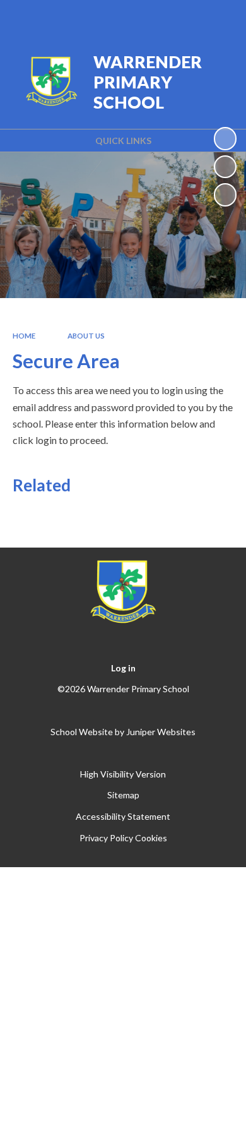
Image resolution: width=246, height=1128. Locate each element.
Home (24, 336)
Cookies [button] (151, 837)
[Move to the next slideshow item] (225, 194)
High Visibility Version (123, 774)
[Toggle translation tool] (156, 17)
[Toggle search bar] (187, 17)
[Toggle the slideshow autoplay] (225, 138)
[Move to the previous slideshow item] (225, 166)
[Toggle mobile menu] (220, 17)
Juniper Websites (161, 731)
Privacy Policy (106, 837)
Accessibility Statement (123, 816)
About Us (86, 336)
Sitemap (123, 794)
